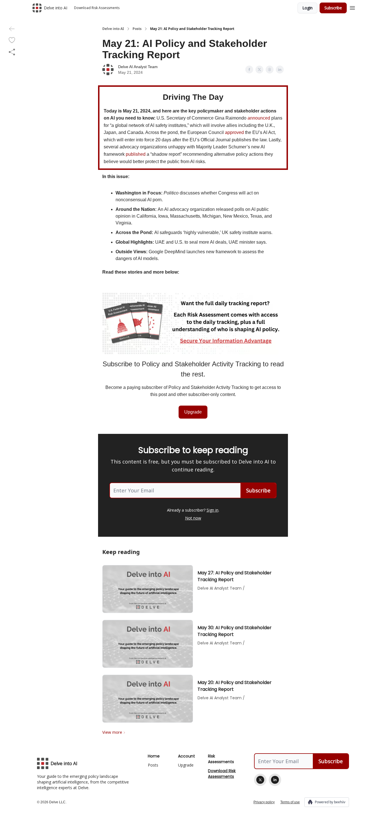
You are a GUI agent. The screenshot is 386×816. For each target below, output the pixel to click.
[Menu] (352, 7)
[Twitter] (260, 780)
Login (307, 7)
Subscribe (333, 7)
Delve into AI (113, 29)
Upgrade (193, 412)
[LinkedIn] (275, 780)
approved (234, 132)
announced (259, 118)
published (136, 154)
